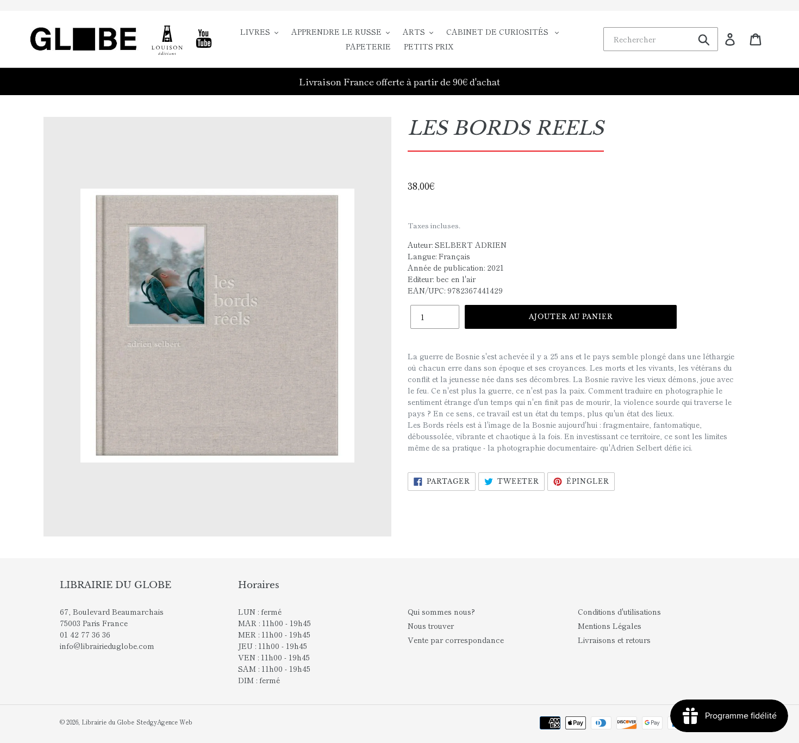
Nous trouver (431, 625)
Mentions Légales (609, 625)
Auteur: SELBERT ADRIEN (457, 244)
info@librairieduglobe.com (107, 645)
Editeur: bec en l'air (442, 278)
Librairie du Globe (108, 721)
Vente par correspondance (456, 639)
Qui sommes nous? (441, 611)
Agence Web (174, 721)
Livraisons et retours (614, 639)
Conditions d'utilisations (619, 611)
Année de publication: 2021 (456, 267)
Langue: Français (439, 256)
